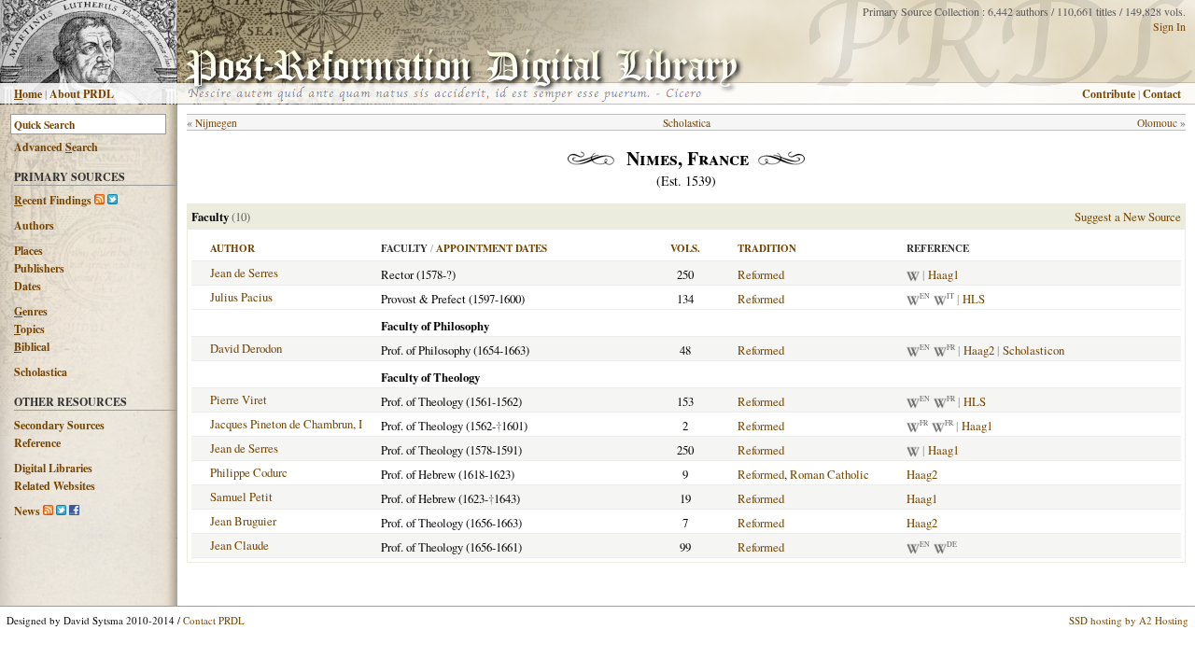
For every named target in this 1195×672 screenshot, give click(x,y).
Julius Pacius (241, 296)
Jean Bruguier (243, 520)
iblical (31, 347)
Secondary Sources (59, 425)
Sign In (1169, 26)
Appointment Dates (491, 248)
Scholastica (40, 372)
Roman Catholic (829, 474)
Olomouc (1157, 123)
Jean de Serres (244, 272)
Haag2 (978, 350)
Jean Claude (239, 545)
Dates (27, 286)
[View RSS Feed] (99, 200)
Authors (34, 225)
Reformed (761, 274)
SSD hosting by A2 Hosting (1128, 620)
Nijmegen (216, 123)
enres (31, 311)
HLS (974, 298)
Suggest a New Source (1128, 216)
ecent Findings (52, 200)
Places (28, 251)
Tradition (767, 248)
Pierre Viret (238, 399)
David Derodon (246, 348)
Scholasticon (1033, 350)
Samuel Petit (241, 496)
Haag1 (943, 274)
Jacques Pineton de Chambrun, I (286, 423)
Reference (37, 443)
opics (29, 329)
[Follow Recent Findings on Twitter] (112, 200)
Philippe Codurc (249, 472)
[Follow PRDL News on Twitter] (61, 511)
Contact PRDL (214, 620)
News (27, 511)
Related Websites (54, 486)
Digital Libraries (53, 468)
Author (232, 248)
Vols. (685, 248)
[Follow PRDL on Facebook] (74, 511)
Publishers (39, 268)
